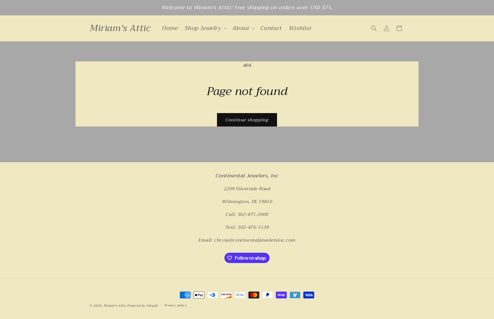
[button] (205, 28)
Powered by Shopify (143, 305)
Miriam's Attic (114, 305)
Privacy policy (175, 305)
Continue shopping (247, 120)
